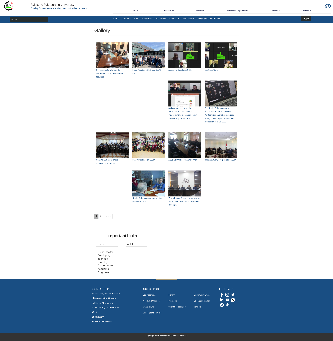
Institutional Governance (209, 18)
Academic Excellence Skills (179, 70)
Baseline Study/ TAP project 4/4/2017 (220, 159)
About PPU (137, 10)
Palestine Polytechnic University (52, 4)
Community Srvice (202, 294)
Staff (136, 18)
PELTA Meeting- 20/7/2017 (143, 159)
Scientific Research (202, 300)
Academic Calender (151, 300)
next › (108, 216)
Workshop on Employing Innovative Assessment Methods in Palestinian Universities (184, 201)
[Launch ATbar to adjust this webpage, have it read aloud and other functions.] (328, 6)
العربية (306, 18)
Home (116, 18)
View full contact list (103, 321)
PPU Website (188, 18)
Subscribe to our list (151, 312)
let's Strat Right (211, 70)
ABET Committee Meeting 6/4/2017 (183, 159)
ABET (130, 244)
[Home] (9, 5)
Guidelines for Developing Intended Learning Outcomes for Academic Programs (106, 262)
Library (171, 294)
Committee (147, 18)
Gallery (102, 244)
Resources (161, 18)
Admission (275, 10)
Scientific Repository (177, 306)
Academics (169, 10)
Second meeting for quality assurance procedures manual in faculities (110, 73)
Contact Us (174, 18)
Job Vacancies (149, 294)
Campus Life (148, 306)
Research (200, 10)
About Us (126, 18)
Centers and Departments (237, 10)
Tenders (197, 306)
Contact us (306, 10)
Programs (172, 300)
